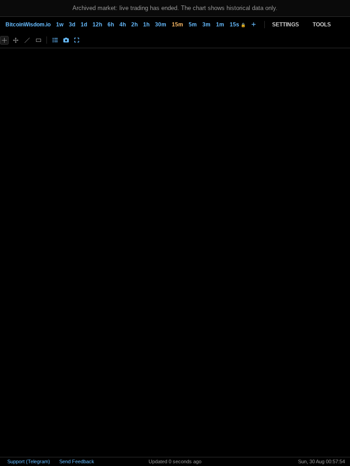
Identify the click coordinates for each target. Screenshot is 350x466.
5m (193, 24)
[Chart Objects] (55, 40)
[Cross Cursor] (4, 40)
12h (97, 24)
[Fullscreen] (76, 40)
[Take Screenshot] (66, 40)
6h (111, 24)
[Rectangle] (38, 40)
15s (238, 24)
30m (160, 24)
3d (72, 24)
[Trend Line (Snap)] (27, 40)
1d (84, 24)
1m (220, 24)
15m (177, 24)
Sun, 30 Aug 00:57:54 (321, 461)
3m (206, 24)
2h (134, 24)
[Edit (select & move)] (15, 40)
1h (146, 24)
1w (59, 24)
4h (122, 24)
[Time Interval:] (253, 24)
